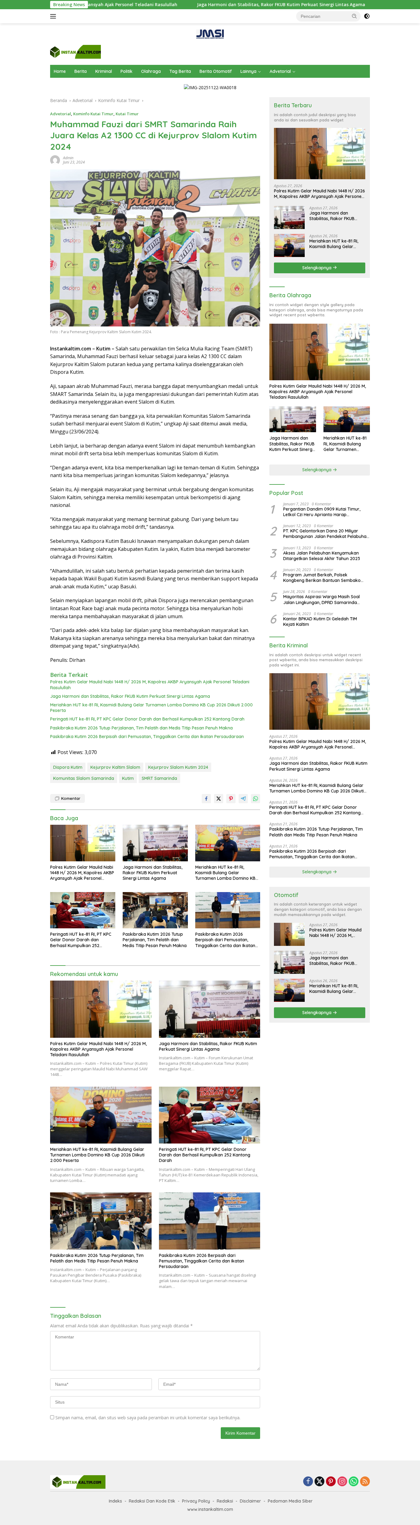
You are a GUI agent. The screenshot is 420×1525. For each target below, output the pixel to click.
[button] (354, 16)
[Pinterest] (331, 1481)
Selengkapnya (317, 268)
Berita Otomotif (216, 71)
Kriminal (103, 71)
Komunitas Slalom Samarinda (83, 778)
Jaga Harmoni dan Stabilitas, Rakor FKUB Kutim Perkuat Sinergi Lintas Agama (210, 4)
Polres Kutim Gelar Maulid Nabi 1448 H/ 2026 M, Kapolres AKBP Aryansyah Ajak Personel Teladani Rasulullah (149, 684)
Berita (80, 71)
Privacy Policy (196, 1501)
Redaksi (225, 1501)
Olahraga (151, 71)
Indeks (115, 1501)
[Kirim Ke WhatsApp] (255, 798)
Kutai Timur (127, 114)
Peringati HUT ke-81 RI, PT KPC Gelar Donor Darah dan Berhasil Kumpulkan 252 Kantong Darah (147, 719)
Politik (127, 71)
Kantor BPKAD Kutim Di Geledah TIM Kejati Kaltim (320, 621)
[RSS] (365, 1481)
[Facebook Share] (206, 798)
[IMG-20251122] (210, 87)
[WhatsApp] (354, 1481)
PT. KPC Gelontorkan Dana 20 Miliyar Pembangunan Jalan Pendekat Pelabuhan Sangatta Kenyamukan (326, 533)
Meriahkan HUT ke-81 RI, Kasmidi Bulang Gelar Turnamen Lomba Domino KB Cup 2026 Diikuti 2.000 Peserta (151, 707)
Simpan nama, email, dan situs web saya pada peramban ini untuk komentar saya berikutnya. (147, 1417)
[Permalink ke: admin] (55, 160)
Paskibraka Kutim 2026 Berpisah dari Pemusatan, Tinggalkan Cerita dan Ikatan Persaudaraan (147, 736)
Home (60, 71)
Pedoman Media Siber (290, 1501)
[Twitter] (319, 1481)
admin (68, 157)
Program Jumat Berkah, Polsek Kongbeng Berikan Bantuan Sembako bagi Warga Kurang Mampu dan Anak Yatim (322, 577)
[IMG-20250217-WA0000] (210, 34)
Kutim (128, 778)
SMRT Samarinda (159, 778)
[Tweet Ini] (218, 798)
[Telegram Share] (243, 798)
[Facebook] (308, 1481)
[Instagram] (342, 1481)
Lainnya (248, 71)
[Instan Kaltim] (75, 51)
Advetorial (280, 71)
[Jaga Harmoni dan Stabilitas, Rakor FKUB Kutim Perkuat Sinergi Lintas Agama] (155, 843)
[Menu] (54, 16)
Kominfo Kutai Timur (93, 114)
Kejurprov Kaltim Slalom (115, 767)
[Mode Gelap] (367, 16)
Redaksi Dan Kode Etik (152, 1501)
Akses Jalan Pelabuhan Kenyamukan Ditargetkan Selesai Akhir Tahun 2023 (321, 555)
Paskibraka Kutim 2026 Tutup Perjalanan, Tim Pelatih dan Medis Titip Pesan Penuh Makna (141, 728)
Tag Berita (180, 71)
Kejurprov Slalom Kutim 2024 (178, 767)
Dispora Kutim (67, 767)
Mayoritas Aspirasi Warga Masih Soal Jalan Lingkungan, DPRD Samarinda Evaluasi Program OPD (321, 599)
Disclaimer (250, 1501)
